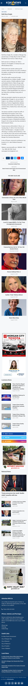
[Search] (25, 3)
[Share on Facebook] (12, 158)
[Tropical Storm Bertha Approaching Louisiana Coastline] (6, 407)
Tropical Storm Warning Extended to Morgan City (18, 415)
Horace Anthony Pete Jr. (14, 272)
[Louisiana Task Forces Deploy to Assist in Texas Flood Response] (6, 504)
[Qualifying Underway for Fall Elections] (6, 397)
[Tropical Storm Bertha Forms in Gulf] (6, 426)
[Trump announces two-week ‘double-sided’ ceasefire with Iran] (14, 483)
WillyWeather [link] (10, 679)
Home (3, 9)
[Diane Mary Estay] (14, 307)
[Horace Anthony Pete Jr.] (14, 261)
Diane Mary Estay (14, 318)
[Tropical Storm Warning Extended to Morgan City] (6, 417)
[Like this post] (8, 158)
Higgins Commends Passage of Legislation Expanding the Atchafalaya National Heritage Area (19, 522)
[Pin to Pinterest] (18, 158)
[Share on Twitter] (15, 158)
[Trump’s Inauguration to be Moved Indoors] (6, 513)
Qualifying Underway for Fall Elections (18, 396)
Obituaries (10, 9)
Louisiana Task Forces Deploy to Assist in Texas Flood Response (19, 503)
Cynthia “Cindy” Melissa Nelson (14, 295)
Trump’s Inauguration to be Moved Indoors (18, 511)
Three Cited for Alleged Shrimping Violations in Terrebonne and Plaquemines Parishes (18, 386)
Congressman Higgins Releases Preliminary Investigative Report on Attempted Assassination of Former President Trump (18, 533)
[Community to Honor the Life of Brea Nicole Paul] (14, 187)
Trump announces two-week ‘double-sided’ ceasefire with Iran (13, 494)
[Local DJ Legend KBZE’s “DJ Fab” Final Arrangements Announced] (14, 212)
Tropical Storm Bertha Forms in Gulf (18, 424)
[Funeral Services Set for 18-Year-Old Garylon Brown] (14, 236)
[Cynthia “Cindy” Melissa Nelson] (14, 284)
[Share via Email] (22, 158)
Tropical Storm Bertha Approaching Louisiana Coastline (18, 406)
